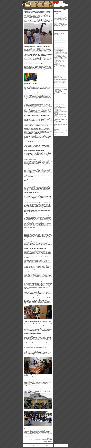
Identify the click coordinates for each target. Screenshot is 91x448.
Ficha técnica (34, 445)
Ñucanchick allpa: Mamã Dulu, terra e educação (60, 89)
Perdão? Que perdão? (57, 105)
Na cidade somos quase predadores (59, 88)
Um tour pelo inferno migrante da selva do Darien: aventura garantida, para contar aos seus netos (60, 119)
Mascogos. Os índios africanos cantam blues (60, 81)
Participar (38, 445)
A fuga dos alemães (56, 34)
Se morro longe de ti (56, 113)
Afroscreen (56, 3)
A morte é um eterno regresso (58, 35)
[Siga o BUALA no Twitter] (63, 9)
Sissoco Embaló (46, 439)
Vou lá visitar (30, 439)
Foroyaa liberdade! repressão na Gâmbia (59, 66)
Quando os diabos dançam (57, 110)
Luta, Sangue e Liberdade (57, 76)
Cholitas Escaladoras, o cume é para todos (59, 55)
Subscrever (42, 445)
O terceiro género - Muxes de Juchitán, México (60, 93)
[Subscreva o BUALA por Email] (67, 9)
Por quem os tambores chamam (58, 109)
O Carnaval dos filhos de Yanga (58, 91)
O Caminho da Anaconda (57, 90)
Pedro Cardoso (50, 438)
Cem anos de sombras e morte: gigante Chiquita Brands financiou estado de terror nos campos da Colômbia (60, 53)
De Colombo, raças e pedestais (58, 63)
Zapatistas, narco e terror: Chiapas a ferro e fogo (60, 124)
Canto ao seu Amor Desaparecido (58, 51)
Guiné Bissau (39, 439)
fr (22, 5)
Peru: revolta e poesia (57, 106)
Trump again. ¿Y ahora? (57, 117)
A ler (59, 3)
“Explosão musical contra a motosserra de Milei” (60, 130)
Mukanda (62, 3)
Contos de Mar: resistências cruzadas (59, 60)
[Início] (28, 4)
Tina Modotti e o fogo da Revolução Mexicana (60, 116)
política (43, 439)
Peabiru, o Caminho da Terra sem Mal (59, 104)
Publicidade (46, 445)
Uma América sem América (57, 121)
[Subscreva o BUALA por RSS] (65, 9)
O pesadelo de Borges (57, 92)
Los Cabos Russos (56, 75)
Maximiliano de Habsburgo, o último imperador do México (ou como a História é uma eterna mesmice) (60, 83)
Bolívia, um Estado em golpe (58, 48)
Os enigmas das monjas (57, 94)
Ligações (51, 445)
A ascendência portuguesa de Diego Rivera (60, 33)
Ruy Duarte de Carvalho (58, 6)
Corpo (64, 6)
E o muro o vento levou (57, 64)
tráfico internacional (43, 347)
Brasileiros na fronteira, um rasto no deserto (60, 49)
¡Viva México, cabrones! (57, 125)
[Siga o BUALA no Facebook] (62, 9)
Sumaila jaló (50, 439)
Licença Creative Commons (63, 445)
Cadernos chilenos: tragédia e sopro (59, 50)
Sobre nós (30, 445)
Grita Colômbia (56, 67)
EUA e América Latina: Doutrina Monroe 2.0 (59, 65)
